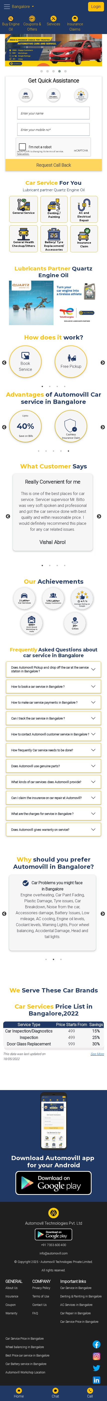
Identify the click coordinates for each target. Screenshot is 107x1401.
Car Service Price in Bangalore (79, 1322)
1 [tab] (42, 386)
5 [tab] (68, 451)
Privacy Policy (41, 1288)
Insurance (11, 1296)
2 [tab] (49, 386)
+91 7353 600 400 (53, 1245)
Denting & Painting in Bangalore (81, 1296)
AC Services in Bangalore (76, 1305)
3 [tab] (57, 386)
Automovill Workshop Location (25, 1372)
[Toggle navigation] (7, 7)
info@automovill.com (54, 1253)
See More (97, 1054)
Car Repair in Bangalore (75, 1313)
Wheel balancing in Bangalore (24, 1347)
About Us (11, 1288)
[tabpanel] (31, 363)
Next (102, 362)
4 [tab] (64, 386)
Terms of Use (40, 1296)
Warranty (11, 1313)
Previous (4, 362)
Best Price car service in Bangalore (27, 1355)
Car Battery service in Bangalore (25, 1364)
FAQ (35, 1313)
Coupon (10, 1305)
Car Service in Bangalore (75, 1288)
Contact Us (39, 1305)
